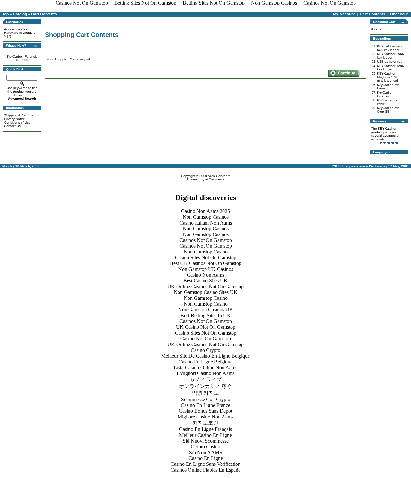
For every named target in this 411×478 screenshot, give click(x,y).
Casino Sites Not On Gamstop (205, 257)
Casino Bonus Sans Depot (205, 411)
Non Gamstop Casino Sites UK (206, 292)
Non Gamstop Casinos (206, 217)
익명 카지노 (205, 393)
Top (5, 14)
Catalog (20, 14)
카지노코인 (205, 423)
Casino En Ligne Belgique (205, 361)
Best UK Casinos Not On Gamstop (205, 263)
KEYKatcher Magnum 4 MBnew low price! (387, 77)
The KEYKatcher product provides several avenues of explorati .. (385, 134)
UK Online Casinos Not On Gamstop (205, 286)
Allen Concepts (219, 176)
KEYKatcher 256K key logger (390, 55)
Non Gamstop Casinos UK (205, 309)
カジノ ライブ (205, 379)
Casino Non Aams (205, 275)
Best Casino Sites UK (205, 280)
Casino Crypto (205, 350)
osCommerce (214, 179)
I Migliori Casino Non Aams (205, 373)
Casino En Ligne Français (205, 429)
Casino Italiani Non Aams (205, 222)
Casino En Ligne (205, 458)
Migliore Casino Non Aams (205, 416)
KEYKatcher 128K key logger (390, 67)
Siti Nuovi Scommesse (206, 441)
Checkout (399, 14)
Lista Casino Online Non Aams (205, 367)
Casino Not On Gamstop (205, 338)
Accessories (13, 29)
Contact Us (12, 126)
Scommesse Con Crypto (205, 399)
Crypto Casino (205, 446)
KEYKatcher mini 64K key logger (389, 47)
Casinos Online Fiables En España (205, 470)
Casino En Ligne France (205, 405)
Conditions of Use (17, 122)
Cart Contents (44, 14)
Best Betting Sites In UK (205, 315)
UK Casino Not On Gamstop (205, 327)
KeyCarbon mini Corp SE (388, 109)
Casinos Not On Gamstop (205, 240)
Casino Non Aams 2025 (205, 211)
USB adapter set (389, 61)
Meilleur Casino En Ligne (205, 435)
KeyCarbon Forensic (22, 56)
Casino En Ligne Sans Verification (205, 464)
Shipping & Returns (18, 115)
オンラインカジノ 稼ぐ (205, 386)
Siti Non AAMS (205, 452)
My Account (344, 14)
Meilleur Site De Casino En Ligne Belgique (205, 356)
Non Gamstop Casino (206, 251)
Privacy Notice (14, 119)
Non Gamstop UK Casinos (205, 269)
